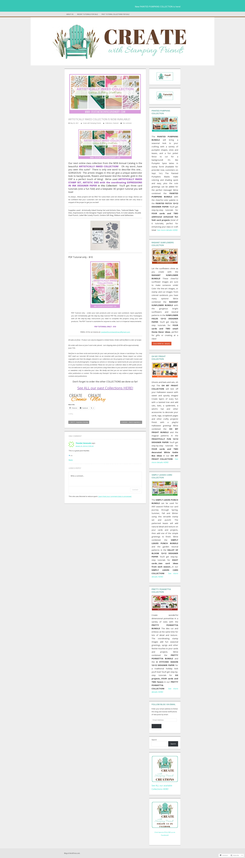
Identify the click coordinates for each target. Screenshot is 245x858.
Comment (135, 489)
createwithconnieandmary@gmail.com (115, 332)
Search (154, 740)
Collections (108, 123)
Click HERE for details (161, 344)
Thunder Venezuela (83, 443)
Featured (115, 123)
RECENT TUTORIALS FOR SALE (87, 14)
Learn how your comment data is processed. (115, 496)
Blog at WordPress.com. (72, 853)
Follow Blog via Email (164, 704)
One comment (127, 123)
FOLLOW (156, 726)
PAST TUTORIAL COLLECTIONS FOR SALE (115, 14)
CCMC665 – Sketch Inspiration (130, 422)
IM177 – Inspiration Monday (78, 422)
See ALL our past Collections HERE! (105, 388)
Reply (71, 460)
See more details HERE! (167, 230)
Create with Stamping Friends (92, 123)
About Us (69, 14)
